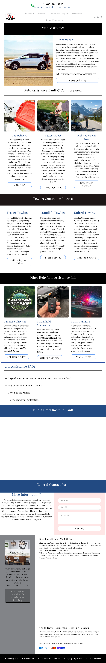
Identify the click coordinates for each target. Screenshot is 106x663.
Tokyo (41, 553)
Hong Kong (87, 553)
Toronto (49, 558)
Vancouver (95, 553)
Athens (48, 555)
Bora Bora (50, 632)
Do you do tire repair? (19, 392)
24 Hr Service (53, 257)
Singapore (78, 553)
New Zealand (55, 637)
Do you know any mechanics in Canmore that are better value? (39, 378)
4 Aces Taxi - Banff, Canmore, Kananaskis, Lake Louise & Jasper (64, 643)
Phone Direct (83, 356)
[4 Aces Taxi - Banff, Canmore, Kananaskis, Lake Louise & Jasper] (10, 16)
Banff (62, 632)
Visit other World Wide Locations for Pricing (18, 596)
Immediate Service (86, 184)
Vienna (42, 555)
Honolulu (77, 555)
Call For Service (50, 357)
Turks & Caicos (70, 632)
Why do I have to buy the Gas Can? (25, 385)
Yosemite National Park (72, 634)
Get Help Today (16, 356)
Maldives (42, 632)
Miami (54, 558)
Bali (85, 632)
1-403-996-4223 (53, 187)
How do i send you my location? (23, 399)
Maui (57, 632)
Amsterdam (55, 555)
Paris (61, 553)
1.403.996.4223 (77, 80)
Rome (71, 553)
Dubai (66, 553)
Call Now (19, 184)
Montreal (85, 555)
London (55, 553)
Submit (79, 528)
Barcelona (94, 555)
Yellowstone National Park (53, 634)
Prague (63, 555)
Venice (90, 632)
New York (48, 553)
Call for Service (86, 257)
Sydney (42, 558)
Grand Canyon (87, 634)
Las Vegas (70, 555)
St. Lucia (80, 632)
